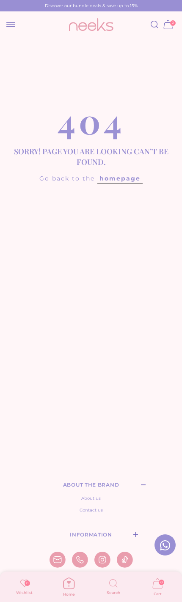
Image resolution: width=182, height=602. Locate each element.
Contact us (91, 510)
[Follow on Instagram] (102, 560)
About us (91, 498)
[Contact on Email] (58, 560)
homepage (120, 178)
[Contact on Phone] (80, 560)
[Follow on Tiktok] (125, 560)
